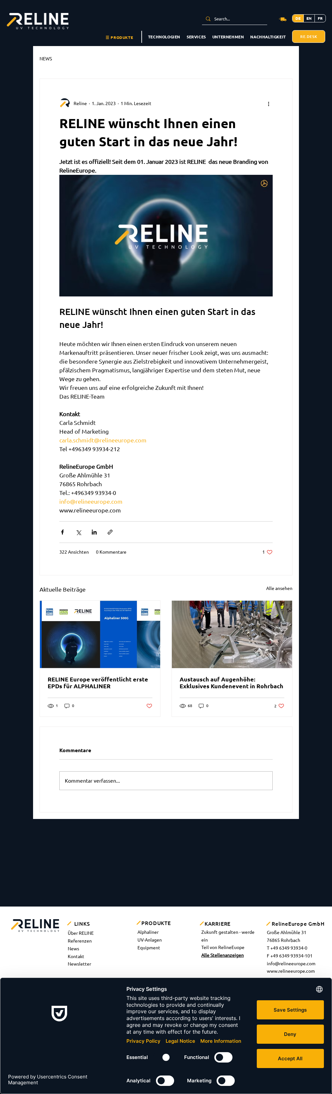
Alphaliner (148, 932)
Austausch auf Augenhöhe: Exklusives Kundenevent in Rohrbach (231, 682)
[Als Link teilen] (110, 532)
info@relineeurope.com (291, 963)
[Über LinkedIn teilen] (94, 532)
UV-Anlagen (149, 940)
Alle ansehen (279, 588)
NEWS (46, 58)
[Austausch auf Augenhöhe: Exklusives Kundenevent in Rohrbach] (232, 634)
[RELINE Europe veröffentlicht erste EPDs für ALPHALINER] (100, 634)
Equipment (148, 947)
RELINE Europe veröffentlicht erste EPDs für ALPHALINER (98, 682)
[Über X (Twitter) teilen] (78, 532)
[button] (119, 37)
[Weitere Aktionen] (269, 103)
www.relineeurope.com (291, 971)
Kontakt (76, 956)
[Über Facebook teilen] (62, 532)
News (73, 948)
